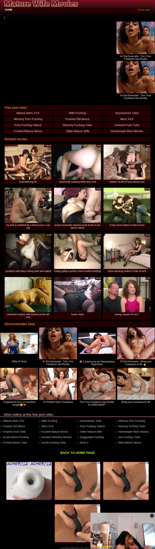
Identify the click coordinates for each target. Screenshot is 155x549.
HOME (8, 9)
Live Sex (145, 9)
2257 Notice (90, 548)
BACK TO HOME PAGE (77, 452)
